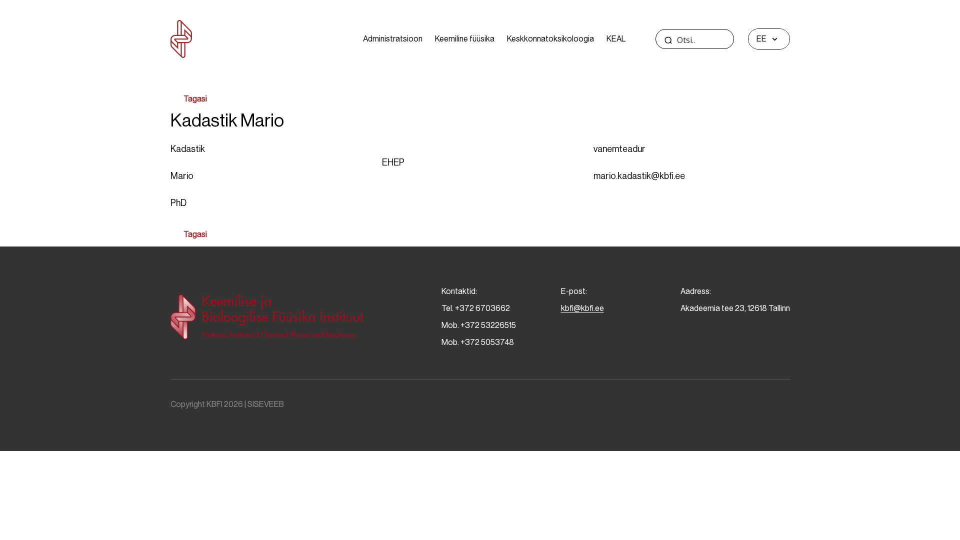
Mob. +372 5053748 (478, 342)
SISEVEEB (266, 404)
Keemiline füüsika (464, 39)
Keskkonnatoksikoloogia (550, 39)
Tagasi (195, 99)
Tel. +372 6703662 (476, 308)
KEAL (616, 39)
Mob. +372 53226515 (479, 325)
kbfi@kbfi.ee (582, 308)
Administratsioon (392, 39)
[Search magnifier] (669, 40)
